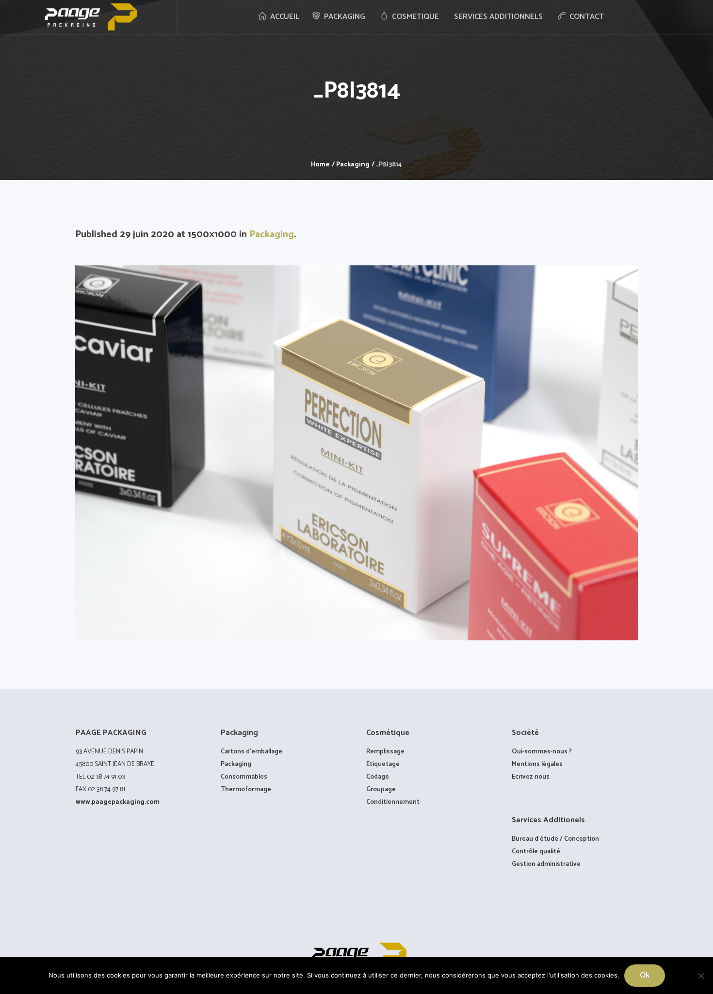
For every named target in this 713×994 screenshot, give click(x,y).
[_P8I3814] (356, 452)
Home (320, 164)
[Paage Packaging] (356, 956)
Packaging (353, 164)
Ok (644, 975)
